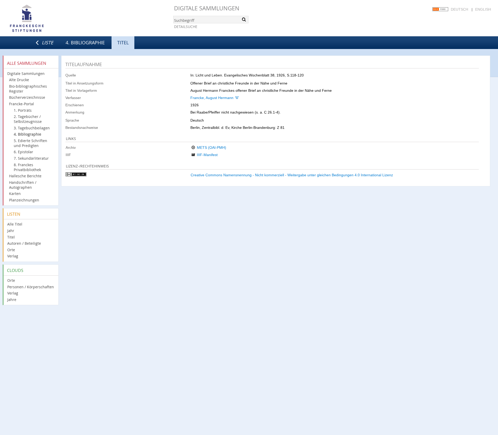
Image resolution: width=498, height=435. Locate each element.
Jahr (10, 230)
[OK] (244, 19)
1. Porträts (23, 110)
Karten (15, 193)
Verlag (12, 256)
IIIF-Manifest (207, 155)
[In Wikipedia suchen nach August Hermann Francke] (237, 98)
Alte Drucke (19, 79)
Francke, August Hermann (211, 98)
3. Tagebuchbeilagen (32, 127)
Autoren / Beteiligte (24, 243)
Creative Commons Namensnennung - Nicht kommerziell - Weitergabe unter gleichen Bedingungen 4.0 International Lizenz (292, 175)
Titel (11, 237)
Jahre (11, 299)
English (483, 9)
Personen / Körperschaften (30, 286)
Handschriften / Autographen (22, 185)
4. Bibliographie (85, 42)
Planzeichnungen (24, 200)
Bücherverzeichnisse (27, 97)
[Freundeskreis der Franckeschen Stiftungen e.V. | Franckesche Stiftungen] (41, 18)
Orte (11, 249)
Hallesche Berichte (25, 175)
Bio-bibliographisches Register (28, 89)
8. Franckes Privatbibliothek (27, 167)
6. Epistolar (23, 151)
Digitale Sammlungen (206, 8)
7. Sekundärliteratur (31, 158)
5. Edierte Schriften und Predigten (30, 143)
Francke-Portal (21, 103)
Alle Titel (14, 224)
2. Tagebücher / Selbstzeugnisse (28, 119)
